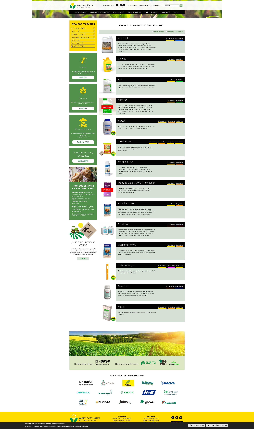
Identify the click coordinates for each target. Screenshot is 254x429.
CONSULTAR (83, 161)
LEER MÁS (83, 258)
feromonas (171, 266)
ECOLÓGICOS (179, 121)
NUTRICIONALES (78, 34)
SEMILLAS (75, 31)
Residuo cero (118, 12)
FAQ (146, 12)
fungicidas (179, 59)
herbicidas (179, 80)
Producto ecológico (175, 32)
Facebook (172, 417)
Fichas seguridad (134, 12)
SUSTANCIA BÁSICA (80, 37)
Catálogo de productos (99, 12)
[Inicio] (83, 5)
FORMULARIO (83, 142)
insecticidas (179, 38)
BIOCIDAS (75, 40)
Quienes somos (80, 12)
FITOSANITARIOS (170, 38)
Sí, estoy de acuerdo (196, 425)
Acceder (176, 12)
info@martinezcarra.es (83, 137)
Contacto (166, 12)
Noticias (154, 12)
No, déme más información (217, 425)
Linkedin (180, 417)
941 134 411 (124, 422)
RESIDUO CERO (179, 142)
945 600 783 (154, 422)
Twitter (176, 417)
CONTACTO (177, 422)
